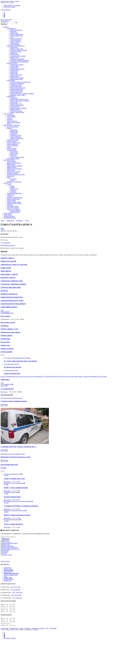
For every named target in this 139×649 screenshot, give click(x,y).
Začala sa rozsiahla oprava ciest (14, 478)
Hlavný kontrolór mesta (16, 35)
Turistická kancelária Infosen (14, 193)
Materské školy (14, 131)
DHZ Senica (13, 155)
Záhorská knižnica (11, 167)
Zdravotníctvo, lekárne (13, 139)
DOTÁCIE (4, 291)
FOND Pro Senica (15, 106)
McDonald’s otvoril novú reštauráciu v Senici (15, 457)
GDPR (21, 628)
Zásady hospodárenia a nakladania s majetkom (22, 93)
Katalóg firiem (10, 220)
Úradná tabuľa (14, 98)
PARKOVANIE (6, 268)
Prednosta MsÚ (14, 67)
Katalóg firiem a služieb (13, 158)
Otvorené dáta (13, 102)
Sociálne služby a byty (16, 103)
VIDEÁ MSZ (5, 380)
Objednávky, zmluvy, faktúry (17, 95)
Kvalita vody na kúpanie (13, 209)
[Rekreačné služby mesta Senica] (9, 547)
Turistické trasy (11, 194)
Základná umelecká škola (16, 138)
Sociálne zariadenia (12, 141)
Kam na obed (5, 342)
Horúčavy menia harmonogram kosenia (17, 515)
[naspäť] (1, 471)
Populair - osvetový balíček (17, 112)
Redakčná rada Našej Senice (14, 181)
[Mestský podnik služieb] (7, 546)
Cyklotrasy (10, 196)
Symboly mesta (14, 189)
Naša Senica (13, 179)
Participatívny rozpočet (16, 85)
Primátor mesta (14, 33)
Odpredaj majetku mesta (16, 89)
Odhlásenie (7, 538)
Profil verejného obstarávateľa (18, 87)
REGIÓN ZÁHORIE (6, 376)
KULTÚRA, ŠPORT (9, 160)
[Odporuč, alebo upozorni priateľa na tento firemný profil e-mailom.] (2, 229)
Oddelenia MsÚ (14, 70)
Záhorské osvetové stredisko (14, 168)
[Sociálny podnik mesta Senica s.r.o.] (10, 549)
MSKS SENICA (78, 376)
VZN (11, 37)
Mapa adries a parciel (8, 322)
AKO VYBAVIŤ (8, 113)
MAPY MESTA (8, 213)
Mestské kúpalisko (15, 212)
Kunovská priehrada (15, 210)
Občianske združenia (12, 144)
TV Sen (12, 180)
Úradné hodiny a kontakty (17, 64)
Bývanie (9, 124)
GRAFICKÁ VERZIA (10, 638)
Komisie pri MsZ (14, 54)
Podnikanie (10, 119)
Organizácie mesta (15, 44)
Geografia (12, 190)
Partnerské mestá (14, 43)
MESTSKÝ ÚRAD (12, 63)
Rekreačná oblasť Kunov (13, 199)
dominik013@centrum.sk (8, 245)
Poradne (9, 147)
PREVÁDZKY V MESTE (9, 274)
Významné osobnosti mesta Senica (16, 174)
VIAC (2, 310)
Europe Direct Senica (12, 126)
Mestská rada (13, 53)
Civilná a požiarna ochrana (17, 157)
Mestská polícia (14, 152)
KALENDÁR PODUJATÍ (9, 465)
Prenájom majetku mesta (16, 90)
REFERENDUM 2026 (10, 218)
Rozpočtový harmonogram (17, 83)
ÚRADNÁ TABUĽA (7, 258)
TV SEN (3, 468)
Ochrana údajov (14, 628)
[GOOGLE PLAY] (4, 15)
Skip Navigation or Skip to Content (10, 1)
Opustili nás (5, 326)
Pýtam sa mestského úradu (10, 575)
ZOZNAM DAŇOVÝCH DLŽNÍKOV (13, 304)
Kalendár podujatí (11, 161)
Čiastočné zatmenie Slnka (12, 497)
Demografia (13, 192)
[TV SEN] (4, 553)
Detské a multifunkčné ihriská (14, 197)
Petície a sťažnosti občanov (17, 105)
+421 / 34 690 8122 (15, 589)
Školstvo (9, 128)
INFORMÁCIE (11, 96)
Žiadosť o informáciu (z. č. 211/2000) (19, 100)
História (12, 186)
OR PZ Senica (14, 151)
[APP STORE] (4, 17)
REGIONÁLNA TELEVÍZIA (66, 376)
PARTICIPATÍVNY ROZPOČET (12, 297)
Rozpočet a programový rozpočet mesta (20, 82)
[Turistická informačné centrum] (9, 543)
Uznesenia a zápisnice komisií (17, 56)
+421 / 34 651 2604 (17, 592)
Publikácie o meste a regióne (14, 203)
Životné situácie (11, 115)
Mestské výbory (14, 57)
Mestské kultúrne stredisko (14, 163)
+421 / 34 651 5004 (7, 19)
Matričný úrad (13, 73)
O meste (9, 184)
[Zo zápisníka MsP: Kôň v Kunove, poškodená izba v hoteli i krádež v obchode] (25, 443)
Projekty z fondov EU (15, 41)
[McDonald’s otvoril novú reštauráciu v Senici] (13, 454)
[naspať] (1, 355)
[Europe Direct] (5, 550)
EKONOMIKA (11, 80)
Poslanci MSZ (14, 47)
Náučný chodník (11, 200)
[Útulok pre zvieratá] (6, 554)
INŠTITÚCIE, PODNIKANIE (12, 125)
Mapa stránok (53, 628)
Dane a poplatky (11, 116)
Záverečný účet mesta (15, 86)
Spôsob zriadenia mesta (16, 30)
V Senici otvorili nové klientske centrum (14, 401)
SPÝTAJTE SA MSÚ (9, 7)
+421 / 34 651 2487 (17, 598)
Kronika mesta (10, 176)
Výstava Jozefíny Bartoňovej (13, 524)
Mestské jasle (13, 129)
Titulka (2, 220)
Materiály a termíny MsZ (16, 48)
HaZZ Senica (13, 154)
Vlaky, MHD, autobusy (13, 207)
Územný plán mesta (15, 40)
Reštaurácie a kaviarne (13, 206)
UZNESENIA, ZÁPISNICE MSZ (12, 281)
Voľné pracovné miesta (16, 111)
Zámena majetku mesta (16, 92)
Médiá (8, 177)
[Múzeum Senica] (5, 544)
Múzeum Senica (11, 164)
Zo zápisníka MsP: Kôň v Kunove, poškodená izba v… (19, 446)
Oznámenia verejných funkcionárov (19, 61)
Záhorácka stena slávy (12, 173)
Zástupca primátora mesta (16, 34)
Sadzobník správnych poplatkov (18, 108)
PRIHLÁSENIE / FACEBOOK (12, 5)
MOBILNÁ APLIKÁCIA (9, 294)
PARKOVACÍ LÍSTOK (8, 261)
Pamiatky (12, 187)
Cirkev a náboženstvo (12, 145)
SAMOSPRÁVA (11, 28)
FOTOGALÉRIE (6, 352)
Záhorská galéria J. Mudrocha (14, 166)
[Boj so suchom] (5, 311)
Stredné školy (13, 134)
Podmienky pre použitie (38, 628)
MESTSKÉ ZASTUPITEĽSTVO (16, 46)
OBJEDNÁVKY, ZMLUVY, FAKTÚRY (14, 264)
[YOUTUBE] (4, 14)
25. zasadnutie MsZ (7, 389)
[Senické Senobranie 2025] (11, 370)
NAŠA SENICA (28, 376)
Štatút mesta (13, 31)
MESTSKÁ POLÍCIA (18, 376)
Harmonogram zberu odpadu (10, 332)
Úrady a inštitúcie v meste (13, 142)
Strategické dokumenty (16, 38)
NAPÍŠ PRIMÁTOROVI (9, 307)
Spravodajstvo (4, 404)
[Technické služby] (8, 560)
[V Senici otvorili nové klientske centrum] (11, 398)
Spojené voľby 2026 (9, 216)
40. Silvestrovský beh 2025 (12, 367)
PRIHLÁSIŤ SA (5, 540)
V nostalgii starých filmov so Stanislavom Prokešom (21, 506)
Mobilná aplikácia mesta (16, 79)
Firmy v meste (7, 572)
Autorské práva (4, 628)
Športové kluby (11, 170)
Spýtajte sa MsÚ (14, 66)
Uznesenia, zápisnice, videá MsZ (18, 50)
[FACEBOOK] (4, 12)
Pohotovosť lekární (7, 348)
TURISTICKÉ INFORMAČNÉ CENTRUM (95, 376)
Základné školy (14, 132)
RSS (47, 628)
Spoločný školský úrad (16, 74)
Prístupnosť (28, 628)
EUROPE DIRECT (38, 376)
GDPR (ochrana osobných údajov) (19, 99)
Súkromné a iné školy (15, 135)
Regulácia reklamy (15, 109)
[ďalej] (3, 355)
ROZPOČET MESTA (8, 277)
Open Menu (4, 24)
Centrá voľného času (15, 137)
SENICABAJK (8, 215)
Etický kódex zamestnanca (17, 77)
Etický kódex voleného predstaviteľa (19, 60)
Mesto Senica (4, 392)
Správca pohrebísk (11, 148)
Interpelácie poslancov (16, 51)
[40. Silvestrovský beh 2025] (11, 364)
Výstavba (9, 118)
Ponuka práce (5, 345)
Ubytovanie (10, 205)
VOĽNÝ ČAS (7, 183)
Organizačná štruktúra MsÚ (17, 69)
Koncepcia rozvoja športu (13, 171)
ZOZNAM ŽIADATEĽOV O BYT (12, 300)
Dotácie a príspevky (12, 121)
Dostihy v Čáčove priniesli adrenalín (16, 488)
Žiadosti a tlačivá (14, 76)
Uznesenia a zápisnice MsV (17, 59)
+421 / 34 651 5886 (16, 595)
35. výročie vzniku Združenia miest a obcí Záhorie (20, 361)
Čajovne (27, 220)
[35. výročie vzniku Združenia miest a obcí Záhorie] (17, 358)
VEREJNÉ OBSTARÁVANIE (11, 287)
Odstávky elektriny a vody (9, 329)
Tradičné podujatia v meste (14, 202)
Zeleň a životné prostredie (13, 122)
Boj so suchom (5, 316)
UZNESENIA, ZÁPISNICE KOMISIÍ (13, 284)
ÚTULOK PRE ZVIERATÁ (50, 376)
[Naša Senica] (4, 552)
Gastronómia (19, 220)
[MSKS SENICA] (6, 541)
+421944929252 (6, 242)
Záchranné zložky (11, 150)
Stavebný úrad (14, 72)
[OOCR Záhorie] (5, 561)
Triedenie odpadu (6, 335)
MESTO (6, 27)
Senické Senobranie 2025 (12, 373)
